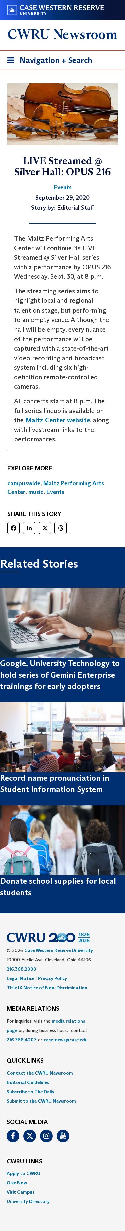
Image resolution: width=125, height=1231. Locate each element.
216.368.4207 (22, 1040)
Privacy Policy (52, 978)
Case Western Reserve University (58, 950)
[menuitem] (62, 1073)
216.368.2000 (21, 969)
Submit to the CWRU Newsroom (41, 1101)
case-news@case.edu (66, 1040)
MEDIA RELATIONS (33, 1009)
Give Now (17, 1183)
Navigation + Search (47, 62)
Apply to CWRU (23, 1173)
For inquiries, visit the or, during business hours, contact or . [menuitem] (48, 1030)
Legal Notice (20, 978)
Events (55, 492)
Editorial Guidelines (28, 1082)
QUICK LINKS (25, 1061)
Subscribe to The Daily (30, 1092)
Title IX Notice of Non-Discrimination (47, 988)
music (35, 492)
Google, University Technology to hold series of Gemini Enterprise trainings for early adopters (60, 674)
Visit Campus (20, 1192)
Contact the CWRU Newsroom (40, 1073)
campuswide (23, 483)
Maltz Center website (57, 420)
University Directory (28, 1201)
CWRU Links (24, 1161)
